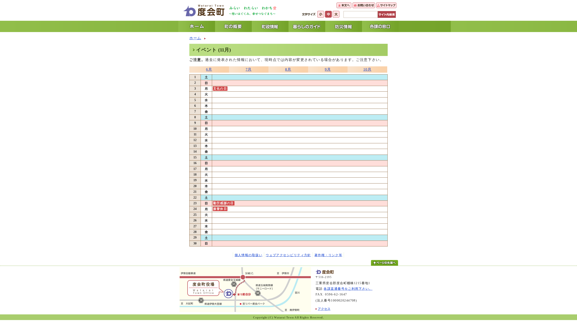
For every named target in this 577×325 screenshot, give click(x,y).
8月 (288, 69)
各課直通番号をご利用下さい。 (348, 288)
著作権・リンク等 (328, 255)
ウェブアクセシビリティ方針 (288, 255)
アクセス (324, 309)
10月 (367, 69)
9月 (328, 69)
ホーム (195, 38)
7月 (249, 69)
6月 (209, 69)
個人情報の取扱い (249, 255)
